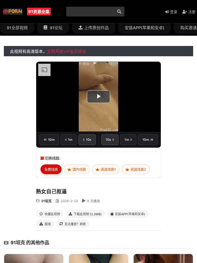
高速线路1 (108, 169)
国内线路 (79, 169)
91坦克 (46, 201)
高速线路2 (138, 169)
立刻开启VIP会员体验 (66, 51)
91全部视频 (17, 27)
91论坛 (56, 27)
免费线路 (51, 169)
